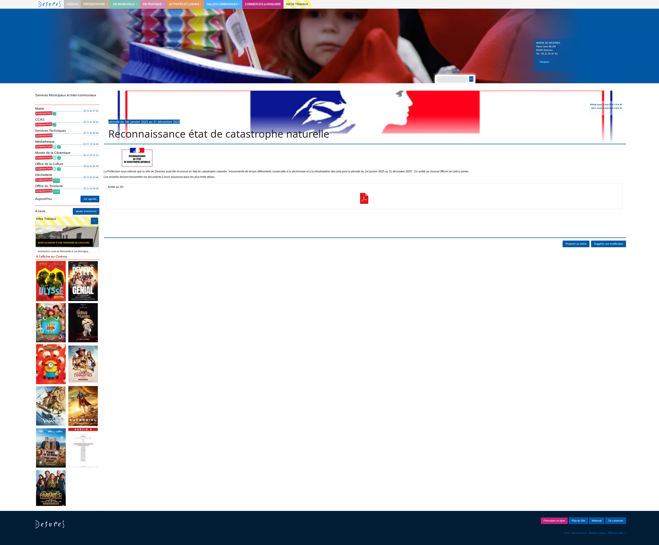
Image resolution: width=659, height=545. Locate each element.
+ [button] (94, 220)
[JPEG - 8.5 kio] (51, 281)
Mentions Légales (597, 533)
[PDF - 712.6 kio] (364, 219)
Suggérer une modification (608, 264)
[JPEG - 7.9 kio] (51, 364)
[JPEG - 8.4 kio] (51, 487)
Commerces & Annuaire (263, 4)
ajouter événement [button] (86, 211)
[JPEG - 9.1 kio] (51, 406)
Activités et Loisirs (184, 4)
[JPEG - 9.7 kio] (51, 322)
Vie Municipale (124, 4)
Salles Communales (222, 4)
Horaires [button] (544, 61)
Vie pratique (152, 4)
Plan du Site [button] (578, 520)
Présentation (94, 4)
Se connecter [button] (615, 520)
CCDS (56, 180)
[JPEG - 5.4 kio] (83, 322)
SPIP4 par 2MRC (616, 533)
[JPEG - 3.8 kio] (83, 447)
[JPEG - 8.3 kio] (51, 447)
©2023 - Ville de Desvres (575, 533)
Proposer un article (576, 264)
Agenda (72, 4)
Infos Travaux (297, 4)
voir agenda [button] (89, 198)
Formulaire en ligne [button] (554, 520)
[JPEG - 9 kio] (83, 281)
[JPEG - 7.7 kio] (83, 364)
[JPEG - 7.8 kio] (83, 406)
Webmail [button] (597, 520)
